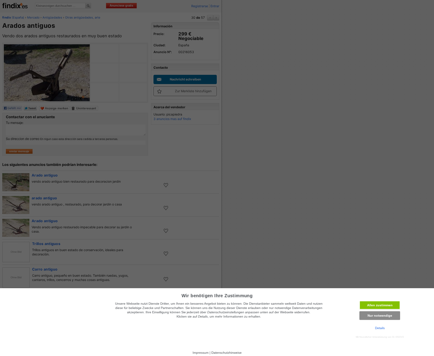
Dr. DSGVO (398, 337)
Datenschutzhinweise (226, 352)
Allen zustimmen (380, 305)
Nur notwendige (380, 315)
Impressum (201, 352)
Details (380, 328)
